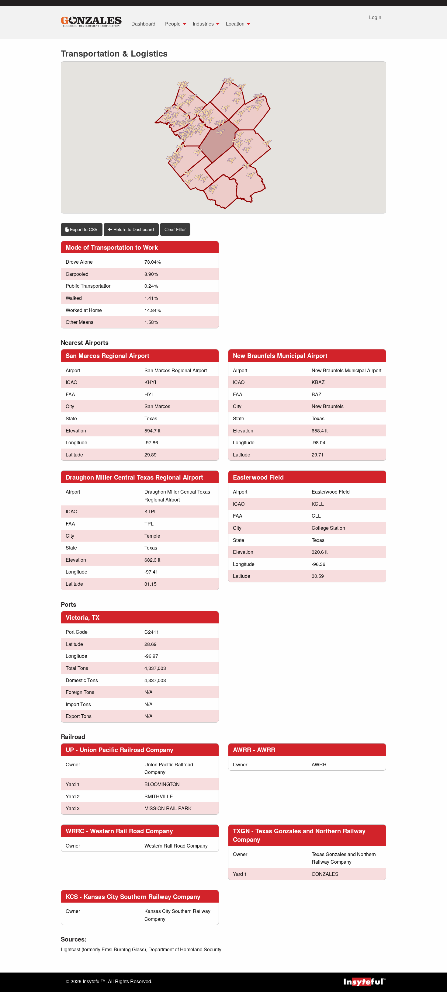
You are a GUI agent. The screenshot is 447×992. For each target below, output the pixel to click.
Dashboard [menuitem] (143, 23)
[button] (238, 93)
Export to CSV (83, 229)
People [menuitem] (173, 23)
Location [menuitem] (235, 23)
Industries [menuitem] (203, 23)
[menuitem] (91, 22)
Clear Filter (175, 229)
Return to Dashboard (133, 229)
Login (375, 17)
